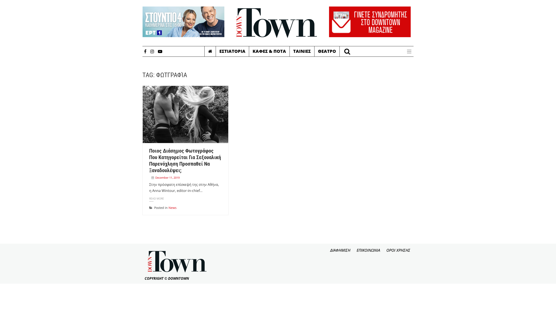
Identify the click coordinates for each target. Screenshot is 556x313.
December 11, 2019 (167, 178)
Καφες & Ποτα (269, 51)
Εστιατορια (232, 51)
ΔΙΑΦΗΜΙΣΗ (340, 250)
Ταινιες (302, 51)
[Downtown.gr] (276, 23)
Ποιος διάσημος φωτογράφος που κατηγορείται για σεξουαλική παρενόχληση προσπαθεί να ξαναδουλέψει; (185, 160)
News (173, 208)
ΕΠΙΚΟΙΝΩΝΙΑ (368, 250)
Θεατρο (327, 51)
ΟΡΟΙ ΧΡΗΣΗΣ (398, 250)
